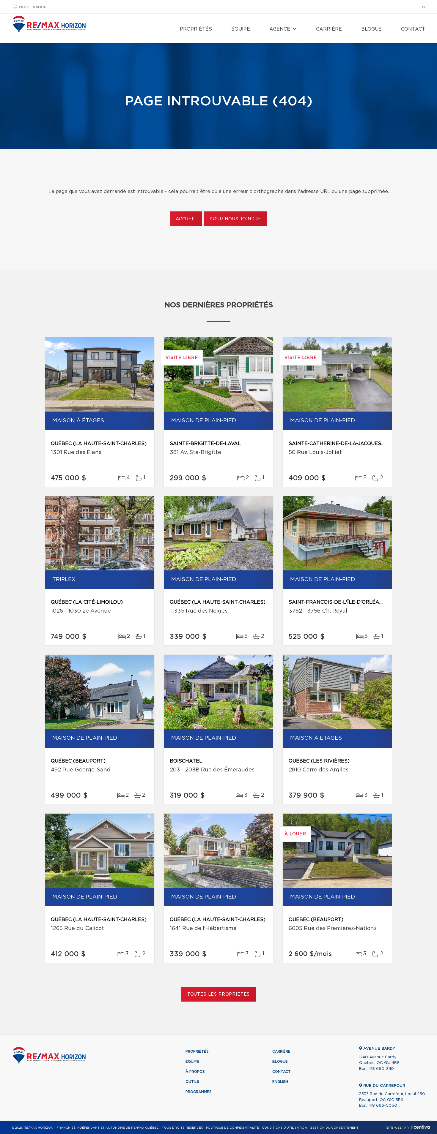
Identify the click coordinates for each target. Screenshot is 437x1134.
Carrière (329, 29)
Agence (279, 29)
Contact (413, 29)
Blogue (371, 29)
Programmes (199, 1092)
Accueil (186, 219)
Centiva (420, 1127)
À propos (195, 1071)
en (422, 7)
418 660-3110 (381, 1069)
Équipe (240, 29)
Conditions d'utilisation (284, 1127)
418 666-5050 (382, 1106)
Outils (192, 1082)
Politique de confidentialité (232, 1127)
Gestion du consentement (334, 1127)
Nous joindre (34, 7)
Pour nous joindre (235, 219)
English (280, 1082)
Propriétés (196, 29)
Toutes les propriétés (218, 994)
